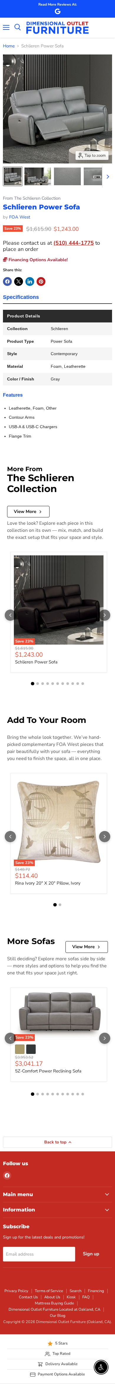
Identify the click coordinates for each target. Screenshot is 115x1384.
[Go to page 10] (77, 683)
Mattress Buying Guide (54, 1303)
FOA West (19, 217)
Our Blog (57, 1315)
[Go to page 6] (57, 683)
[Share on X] (18, 281)
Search (75, 1291)
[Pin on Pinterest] (41, 281)
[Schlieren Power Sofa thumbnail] (12, 176)
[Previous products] (10, 615)
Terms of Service (49, 1291)
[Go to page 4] (47, 683)
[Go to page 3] (42, 683)
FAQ (86, 1297)
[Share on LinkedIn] (29, 281)
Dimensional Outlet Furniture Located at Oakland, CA (54, 1309)
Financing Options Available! (37, 260)
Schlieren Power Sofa (36, 662)
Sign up (91, 1254)
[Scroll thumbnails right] (106, 177)
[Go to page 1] (32, 683)
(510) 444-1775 (73, 242)
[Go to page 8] (67, 683)
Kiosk (71, 1297)
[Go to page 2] (37, 683)
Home (9, 46)
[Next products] (104, 615)
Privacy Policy (16, 1291)
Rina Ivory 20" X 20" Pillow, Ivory (47, 883)
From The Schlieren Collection (31, 198)
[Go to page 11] (82, 683)
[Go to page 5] (52, 683)
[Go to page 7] (62, 683)
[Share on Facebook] (7, 281)
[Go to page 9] (72, 683)
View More (25, 511)
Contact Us (28, 1297)
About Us (52, 1297)
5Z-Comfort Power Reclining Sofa (48, 1071)
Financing (96, 1291)
